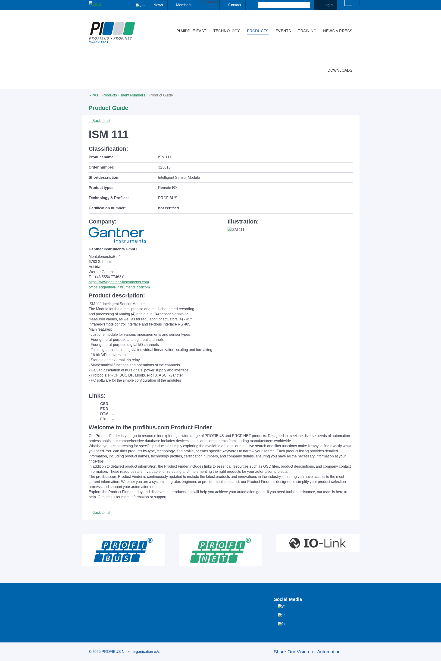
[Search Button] (254, 5)
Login (328, 5)
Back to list (100, 121)
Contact (234, 5)
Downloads (340, 70)
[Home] (168, 21)
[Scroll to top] (435, 653)
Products (258, 31)
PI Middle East (191, 31)
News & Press (337, 31)
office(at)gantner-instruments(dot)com (119, 287)
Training (307, 31)
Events (283, 31)
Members (183, 5)
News (158, 5)
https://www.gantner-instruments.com (119, 282)
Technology (226, 31)
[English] (348, 3)
